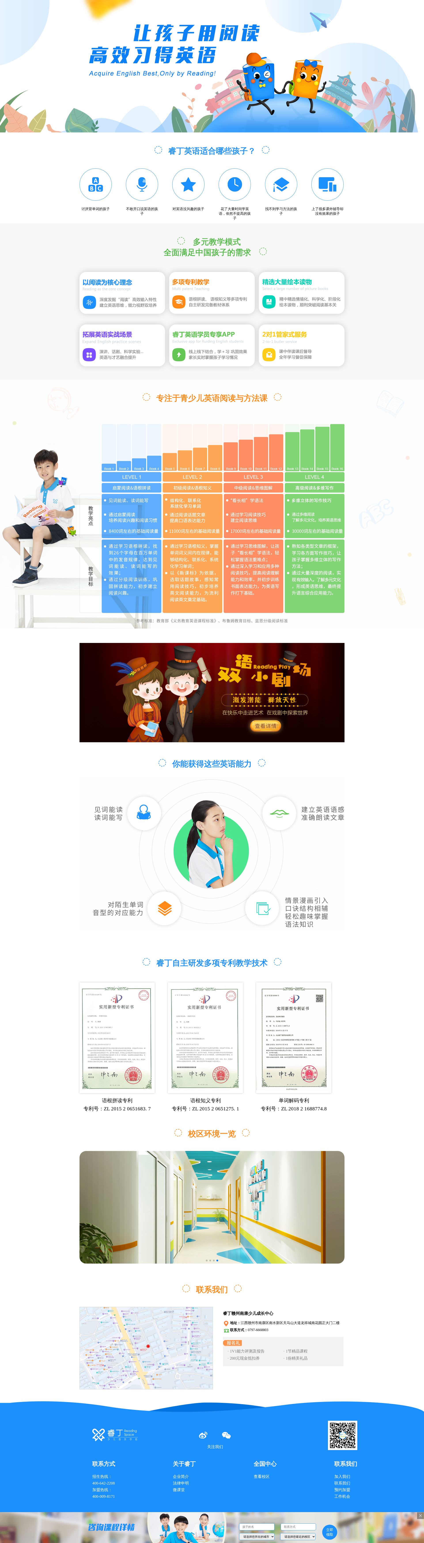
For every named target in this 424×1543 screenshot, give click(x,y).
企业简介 (181, 1476)
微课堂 (179, 1490)
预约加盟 (342, 1490)
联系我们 (342, 1483)
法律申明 (181, 1483)
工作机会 (342, 1496)
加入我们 (342, 1476)
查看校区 (262, 1476)
